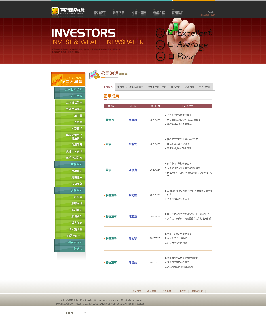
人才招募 (181, 291)
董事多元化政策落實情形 (130, 87)
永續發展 (76, 144)
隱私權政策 (197, 291)
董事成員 (108, 87)
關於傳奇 (100, 12)
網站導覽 (204, 15)
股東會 (78, 196)
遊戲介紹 (159, 12)
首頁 (213, 15)
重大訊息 (76, 222)
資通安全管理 (74, 151)
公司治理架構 (74, 102)
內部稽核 (76, 128)
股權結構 (76, 203)
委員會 (78, 122)
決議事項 (189, 87)
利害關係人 (75, 242)
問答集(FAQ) (74, 235)
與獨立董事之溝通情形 (74, 137)
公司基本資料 (73, 89)
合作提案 (166, 291)
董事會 (78, 115)
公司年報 (76, 183)
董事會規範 (205, 87)
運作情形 (175, 87)
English (211, 12)
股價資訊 (76, 216)
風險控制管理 (74, 157)
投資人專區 (139, 12)
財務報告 (76, 177)
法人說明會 (75, 229)
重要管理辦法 (74, 109)
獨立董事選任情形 (157, 87)
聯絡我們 (177, 12)
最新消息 (118, 12)
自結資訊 (76, 170)
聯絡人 (78, 248)
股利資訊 (76, 209)
